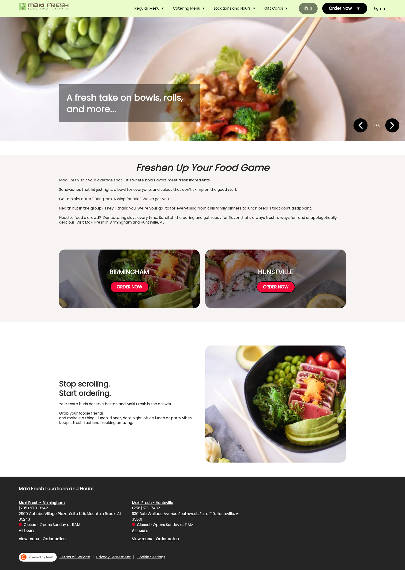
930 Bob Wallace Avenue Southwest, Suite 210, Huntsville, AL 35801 (186, 516)
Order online (54, 538)
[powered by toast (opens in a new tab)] (38, 557)
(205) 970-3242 (33, 508)
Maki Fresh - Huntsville (152, 502)
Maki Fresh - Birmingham (42, 502)
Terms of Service (74, 557)
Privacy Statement (113, 557)
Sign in (379, 8)
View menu (29, 538)
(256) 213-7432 (146, 508)
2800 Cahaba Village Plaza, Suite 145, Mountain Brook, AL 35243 (70, 516)
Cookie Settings (151, 557)
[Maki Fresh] (44, 7)
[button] (150, 8)
